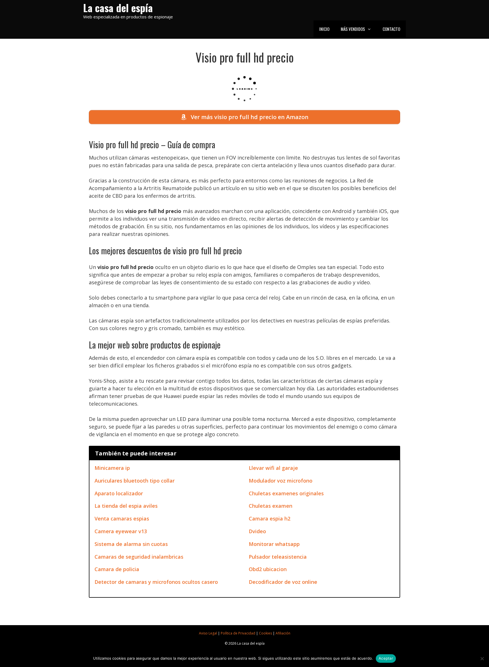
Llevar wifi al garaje (273, 467)
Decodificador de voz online (283, 581)
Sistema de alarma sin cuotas (131, 544)
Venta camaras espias (122, 518)
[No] (482, 658)
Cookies (265, 633)
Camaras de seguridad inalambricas (139, 556)
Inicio (324, 29)
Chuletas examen (270, 505)
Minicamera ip (112, 467)
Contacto (391, 29)
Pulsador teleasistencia (278, 556)
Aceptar (386, 658)
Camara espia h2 (269, 518)
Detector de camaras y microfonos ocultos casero (156, 581)
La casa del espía (118, 7)
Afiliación (283, 633)
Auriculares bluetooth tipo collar (135, 480)
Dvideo (257, 531)
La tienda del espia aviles (126, 505)
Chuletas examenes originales (286, 493)
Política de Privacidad (238, 633)
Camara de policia (117, 569)
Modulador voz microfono (280, 480)
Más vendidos (353, 29)
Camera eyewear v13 (121, 531)
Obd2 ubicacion (268, 569)
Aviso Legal (208, 633)
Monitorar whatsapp (274, 544)
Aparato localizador (119, 493)
